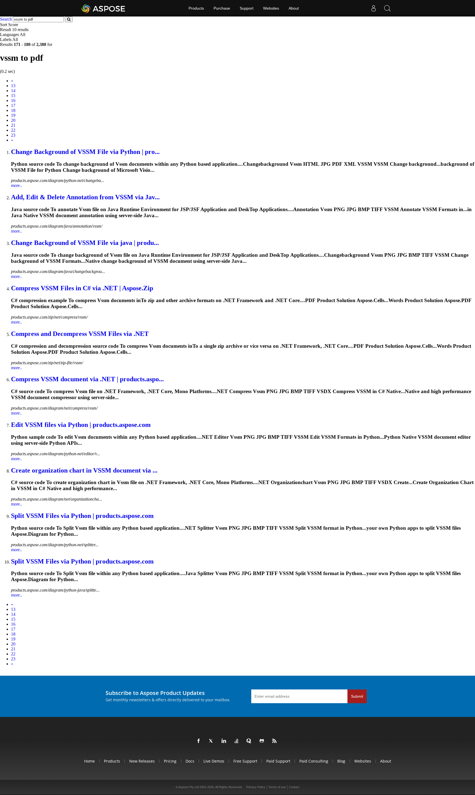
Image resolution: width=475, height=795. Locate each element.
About (294, 8)
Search (6, 19)
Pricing (170, 761)
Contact (294, 787)
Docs (190, 761)
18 (13, 110)
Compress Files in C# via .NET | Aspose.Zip (82, 288)
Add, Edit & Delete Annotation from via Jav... (85, 197)
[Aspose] (103, 8)
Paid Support (278, 761)
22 (13, 130)
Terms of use (277, 787)
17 (13, 105)
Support (246, 8)
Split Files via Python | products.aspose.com (82, 515)
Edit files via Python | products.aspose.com (81, 424)
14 (13, 90)
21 (13, 125)
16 (13, 100)
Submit (357, 696)
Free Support (245, 761)
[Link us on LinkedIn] (224, 741)
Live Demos (213, 761)
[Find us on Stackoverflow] (237, 741)
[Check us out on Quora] (250, 741)
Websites (271, 8)
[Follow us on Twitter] (212, 741)
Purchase (222, 8)
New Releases (142, 761)
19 (13, 115)
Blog (341, 761)
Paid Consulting (313, 761)
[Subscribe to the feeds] (275, 741)
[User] (373, 8)
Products (196, 8)
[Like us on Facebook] (199, 741)
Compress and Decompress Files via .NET (80, 333)
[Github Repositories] (262, 741)
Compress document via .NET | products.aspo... (87, 379)
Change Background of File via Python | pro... (85, 151)
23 (13, 135)
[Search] (387, 8)
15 (13, 95)
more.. (16, 185)
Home (89, 761)
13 (13, 85)
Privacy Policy (255, 787)
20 (13, 120)
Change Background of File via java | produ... (85, 242)
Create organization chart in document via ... (84, 470)
